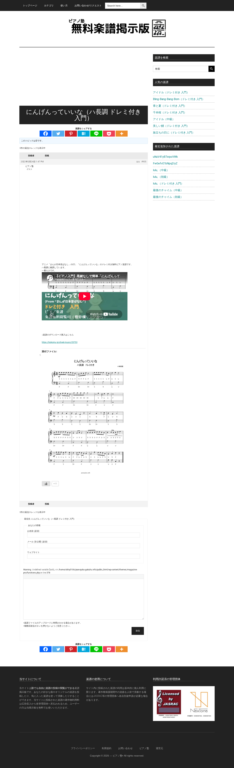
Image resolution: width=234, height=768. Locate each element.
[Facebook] (46, 134)
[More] (122, 134)
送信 (138, 631)
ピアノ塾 (144, 748)
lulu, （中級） (161, 170)
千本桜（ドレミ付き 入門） (170, 112)
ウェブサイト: (33, 552)
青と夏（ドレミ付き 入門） (170, 105)
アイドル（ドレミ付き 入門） (171, 92)
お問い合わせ (125, 748)
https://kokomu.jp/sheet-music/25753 (59, 342)
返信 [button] (138, 162)
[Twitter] (58, 134)
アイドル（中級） (164, 119)
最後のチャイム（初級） (168, 197)
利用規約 (106, 748)
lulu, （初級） (161, 176)
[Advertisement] (83, 80)
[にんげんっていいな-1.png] (86, 415)
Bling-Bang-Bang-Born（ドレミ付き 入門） (179, 99)
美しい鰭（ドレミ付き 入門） (171, 125)
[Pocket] (109, 134)
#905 (143, 161)
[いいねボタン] (46, 483)
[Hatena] (84, 134)
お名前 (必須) (33, 531)
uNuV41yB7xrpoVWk (165, 156)
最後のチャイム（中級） (168, 190)
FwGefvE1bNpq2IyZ (165, 163)
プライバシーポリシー (83, 748)
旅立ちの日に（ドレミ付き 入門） (174, 132)
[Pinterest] (71, 134)
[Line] (96, 134)
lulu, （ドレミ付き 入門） (168, 183)
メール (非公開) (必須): (37, 541)
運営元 (159, 748)
